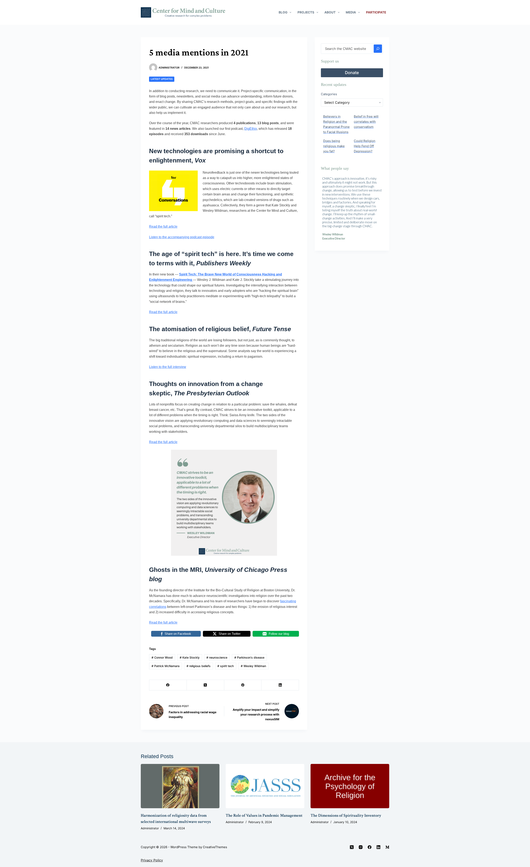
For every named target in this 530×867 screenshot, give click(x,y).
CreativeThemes (215, 847)
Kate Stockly (190, 657)
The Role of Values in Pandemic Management (264, 815)
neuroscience (216, 657)
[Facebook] (168, 685)
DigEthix (250, 128)
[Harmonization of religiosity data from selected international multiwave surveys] (180, 786)
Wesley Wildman (253, 666)
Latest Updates (162, 79)
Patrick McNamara (165, 666)
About (330, 12)
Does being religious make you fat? (334, 146)
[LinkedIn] (280, 685)
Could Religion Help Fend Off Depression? (364, 146)
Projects (306, 12)
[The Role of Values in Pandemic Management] (265, 786)
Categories (329, 94)
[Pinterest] (243, 685)
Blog (283, 12)
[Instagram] (361, 847)
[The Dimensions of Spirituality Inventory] (350, 786)
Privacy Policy (152, 860)
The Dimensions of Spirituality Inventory (346, 815)
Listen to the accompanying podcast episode (181, 237)
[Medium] (387, 847)
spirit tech (225, 666)
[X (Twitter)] (205, 685)
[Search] (378, 48)
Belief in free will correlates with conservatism (366, 121)
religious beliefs (199, 666)
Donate (352, 72)
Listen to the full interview (167, 367)
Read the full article (163, 226)
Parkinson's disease (249, 657)
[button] (327, 210)
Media (351, 12)
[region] (352, 210)
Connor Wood (162, 657)
